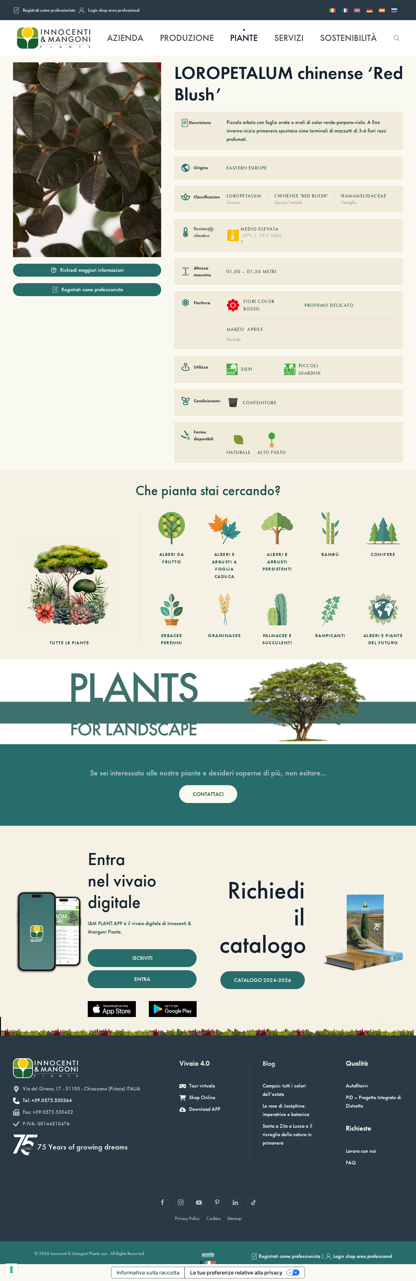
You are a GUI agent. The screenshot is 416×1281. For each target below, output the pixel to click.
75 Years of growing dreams (82, 1147)
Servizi (289, 38)
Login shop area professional (113, 10)
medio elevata (259, 229)
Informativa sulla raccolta (148, 1272)
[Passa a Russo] (394, 10)
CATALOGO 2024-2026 (262, 980)
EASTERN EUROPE (247, 168)
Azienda (125, 38)
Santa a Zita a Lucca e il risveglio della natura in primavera (287, 1134)
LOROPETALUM (244, 196)
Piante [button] (244, 38)
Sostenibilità (348, 38)
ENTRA (142, 979)
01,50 (254, 271)
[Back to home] (53, 38)
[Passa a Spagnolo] (382, 10)
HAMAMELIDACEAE (363, 196)
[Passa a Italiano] (332, 10)
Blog (269, 1063)
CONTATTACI (208, 793)
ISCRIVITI (142, 957)
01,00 (234, 271)
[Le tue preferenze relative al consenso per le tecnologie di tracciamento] (11, 1269)
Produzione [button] (187, 38)
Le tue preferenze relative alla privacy (236, 1272)
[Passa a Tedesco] (369, 10)
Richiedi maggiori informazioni (92, 270)
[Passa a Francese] (345, 10)
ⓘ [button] (211, 229)
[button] (396, 38)
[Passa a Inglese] (357, 10)
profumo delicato (329, 305)
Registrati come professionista (49, 10)
